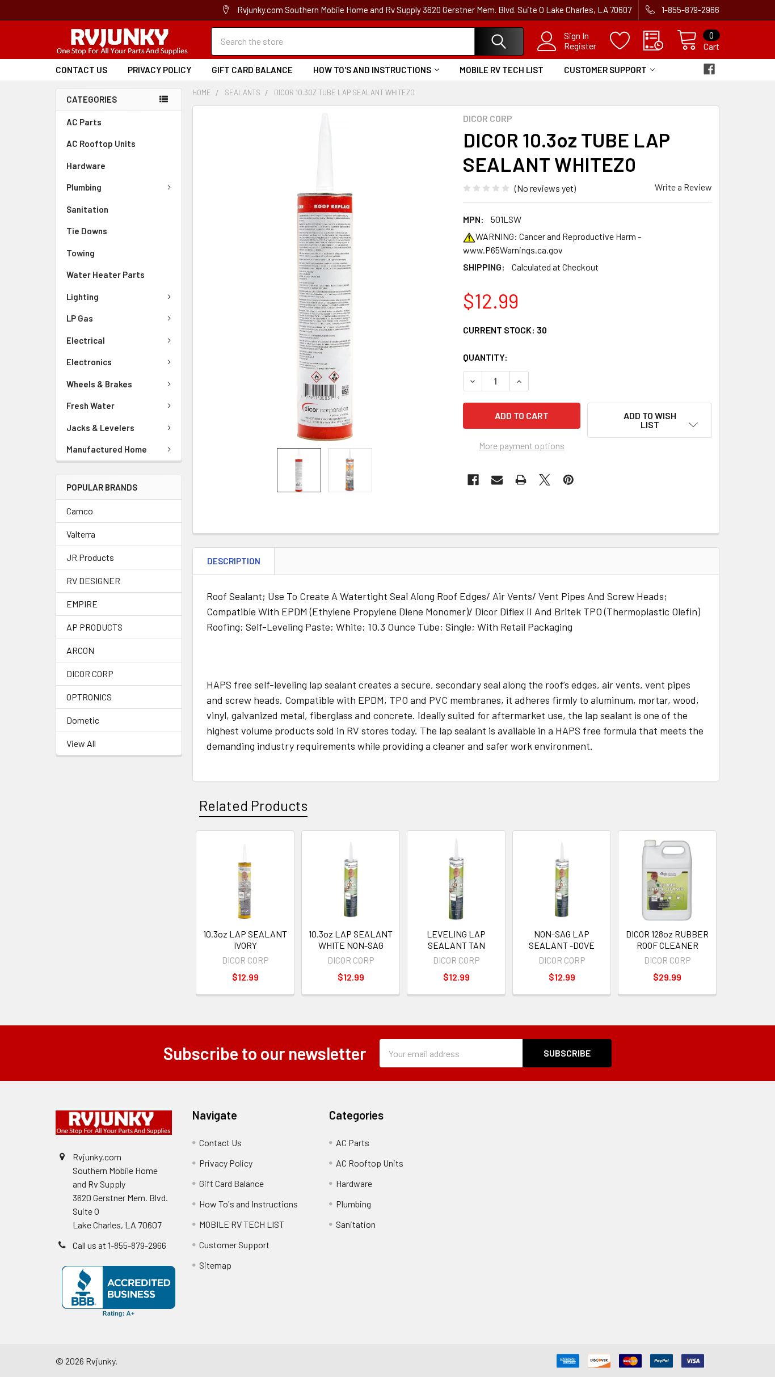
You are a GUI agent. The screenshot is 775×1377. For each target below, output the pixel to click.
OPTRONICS (89, 696)
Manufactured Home (106, 449)
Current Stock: (505, 329)
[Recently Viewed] (660, 40)
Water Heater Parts (105, 274)
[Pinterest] (568, 480)
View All (81, 743)
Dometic (82, 720)
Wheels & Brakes (99, 384)
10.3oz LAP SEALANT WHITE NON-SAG (351, 939)
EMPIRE (82, 603)
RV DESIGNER (93, 580)
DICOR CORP (89, 673)
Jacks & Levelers (100, 428)
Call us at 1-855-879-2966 (119, 1245)
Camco (79, 510)
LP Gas (79, 318)
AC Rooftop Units (101, 143)
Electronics (89, 362)
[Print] (521, 480)
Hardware (86, 165)
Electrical (85, 340)
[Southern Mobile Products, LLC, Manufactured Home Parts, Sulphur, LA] (118, 1291)
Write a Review (683, 186)
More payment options (522, 445)
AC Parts (84, 122)
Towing (80, 253)
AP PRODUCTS (94, 627)
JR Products (90, 557)
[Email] (497, 480)
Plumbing (84, 187)
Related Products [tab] (253, 805)
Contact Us (81, 70)
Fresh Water (90, 405)
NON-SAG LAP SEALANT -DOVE (562, 939)
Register (580, 46)
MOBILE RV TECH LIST (502, 70)
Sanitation (87, 209)
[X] (544, 480)
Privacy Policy (159, 70)
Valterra (80, 534)
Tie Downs (86, 231)
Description (233, 561)
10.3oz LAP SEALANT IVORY (245, 939)
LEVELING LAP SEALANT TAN (456, 939)
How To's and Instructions (372, 70)
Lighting (82, 297)
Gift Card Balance (252, 70)
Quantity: (485, 357)
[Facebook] (709, 69)
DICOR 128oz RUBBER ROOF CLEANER (667, 939)
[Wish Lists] (626, 40)
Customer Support (605, 70)
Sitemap (215, 1265)
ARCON (80, 650)
